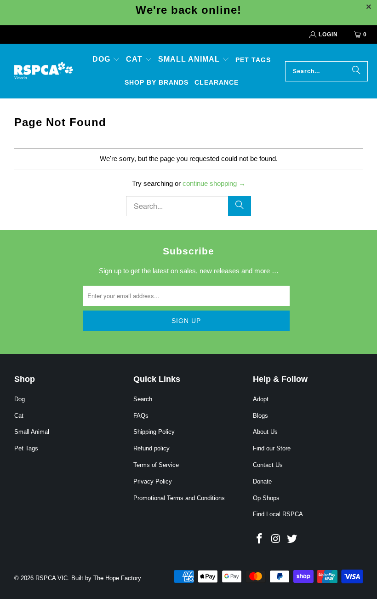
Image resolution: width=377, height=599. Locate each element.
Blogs (260, 415)
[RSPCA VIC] (43, 70)
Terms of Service (156, 464)
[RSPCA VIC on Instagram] (276, 539)
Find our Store (272, 448)
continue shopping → (214, 183)
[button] (106, 59)
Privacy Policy (152, 481)
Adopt (260, 399)
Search (142, 399)
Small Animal (31, 431)
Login (328, 34)
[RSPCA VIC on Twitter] (292, 539)
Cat (18, 415)
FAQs (141, 415)
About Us (265, 431)
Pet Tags (26, 448)
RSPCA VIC (51, 578)
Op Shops (266, 498)
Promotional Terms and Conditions (179, 498)
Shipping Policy (154, 431)
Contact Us (268, 464)
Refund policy (151, 448)
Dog (19, 399)
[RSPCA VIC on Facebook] (260, 539)
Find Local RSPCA (278, 514)
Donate (262, 481)
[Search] (356, 71)
